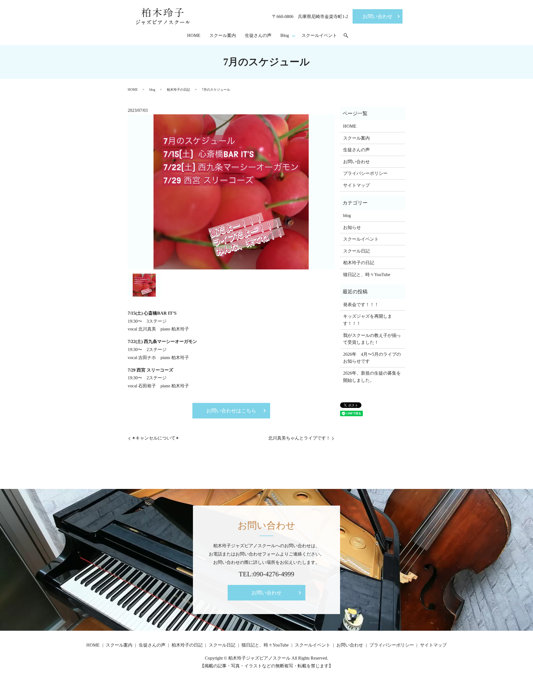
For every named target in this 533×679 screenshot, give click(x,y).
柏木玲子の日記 (178, 90)
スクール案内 (222, 35)
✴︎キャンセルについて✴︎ (155, 438)
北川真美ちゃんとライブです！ (299, 438)
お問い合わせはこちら (231, 410)
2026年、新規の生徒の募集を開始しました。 (372, 377)
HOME (193, 35)
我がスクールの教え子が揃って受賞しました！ (372, 339)
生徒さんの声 (258, 35)
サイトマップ (356, 185)
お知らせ (352, 227)
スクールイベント (319, 35)
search (345, 36)
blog (152, 90)
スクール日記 (356, 251)
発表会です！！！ (361, 304)
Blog (284, 35)
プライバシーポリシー (365, 173)
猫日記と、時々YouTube (366, 274)
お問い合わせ (378, 16)
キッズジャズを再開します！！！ (367, 320)
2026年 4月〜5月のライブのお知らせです (372, 358)
